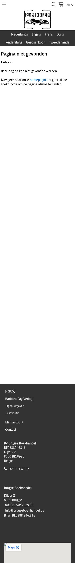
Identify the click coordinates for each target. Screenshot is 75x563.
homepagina (39, 80)
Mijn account (14, 422)
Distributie (12, 413)
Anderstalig (14, 42)
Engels (36, 34)
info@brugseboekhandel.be (24, 510)
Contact (10, 429)
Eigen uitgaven (15, 406)
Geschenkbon (35, 42)
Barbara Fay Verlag (18, 399)
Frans (49, 34)
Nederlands (19, 34)
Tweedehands (59, 42)
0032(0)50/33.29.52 (19, 505)
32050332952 (19, 469)
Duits (60, 34)
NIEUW (10, 391)
